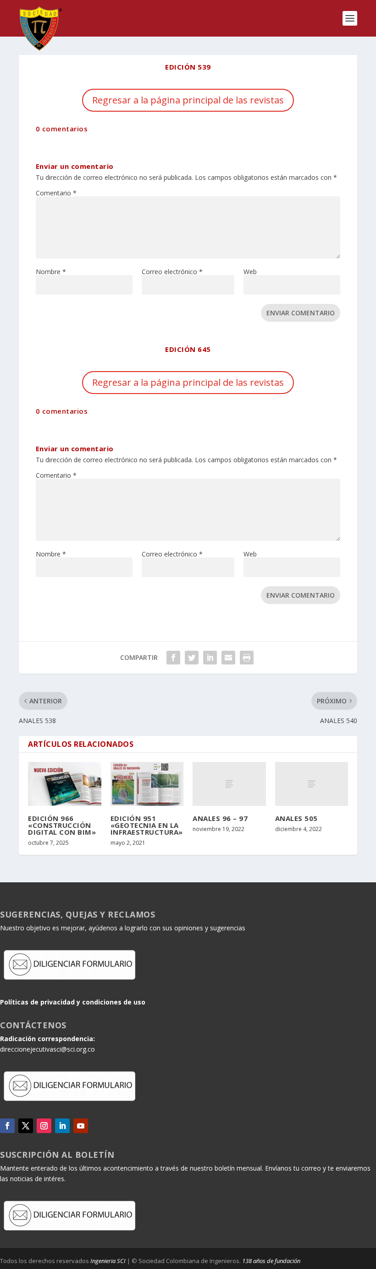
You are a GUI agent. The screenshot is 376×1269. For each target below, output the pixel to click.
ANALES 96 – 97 (220, 818)
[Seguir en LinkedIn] (62, 1125)
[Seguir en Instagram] (44, 1125)
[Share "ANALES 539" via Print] (247, 657)
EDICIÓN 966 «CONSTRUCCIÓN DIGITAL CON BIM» (62, 825)
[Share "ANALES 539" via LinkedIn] (210, 657)
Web (250, 271)
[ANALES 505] (311, 784)
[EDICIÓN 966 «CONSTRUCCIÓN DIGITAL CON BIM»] (64, 784)
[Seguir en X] (25, 1125)
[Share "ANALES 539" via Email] (228, 657)
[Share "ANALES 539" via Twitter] (191, 657)
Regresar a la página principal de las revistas (188, 100)
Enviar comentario (300, 312)
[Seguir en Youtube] (80, 1125)
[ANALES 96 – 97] (229, 784)
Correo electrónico (172, 271)
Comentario (56, 193)
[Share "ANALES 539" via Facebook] (173, 657)
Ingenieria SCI (108, 1261)
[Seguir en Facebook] (7, 1125)
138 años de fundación (271, 1261)
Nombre (51, 271)
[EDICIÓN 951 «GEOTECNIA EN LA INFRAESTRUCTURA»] (147, 784)
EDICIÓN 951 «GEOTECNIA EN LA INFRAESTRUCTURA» (147, 825)
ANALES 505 (296, 818)
